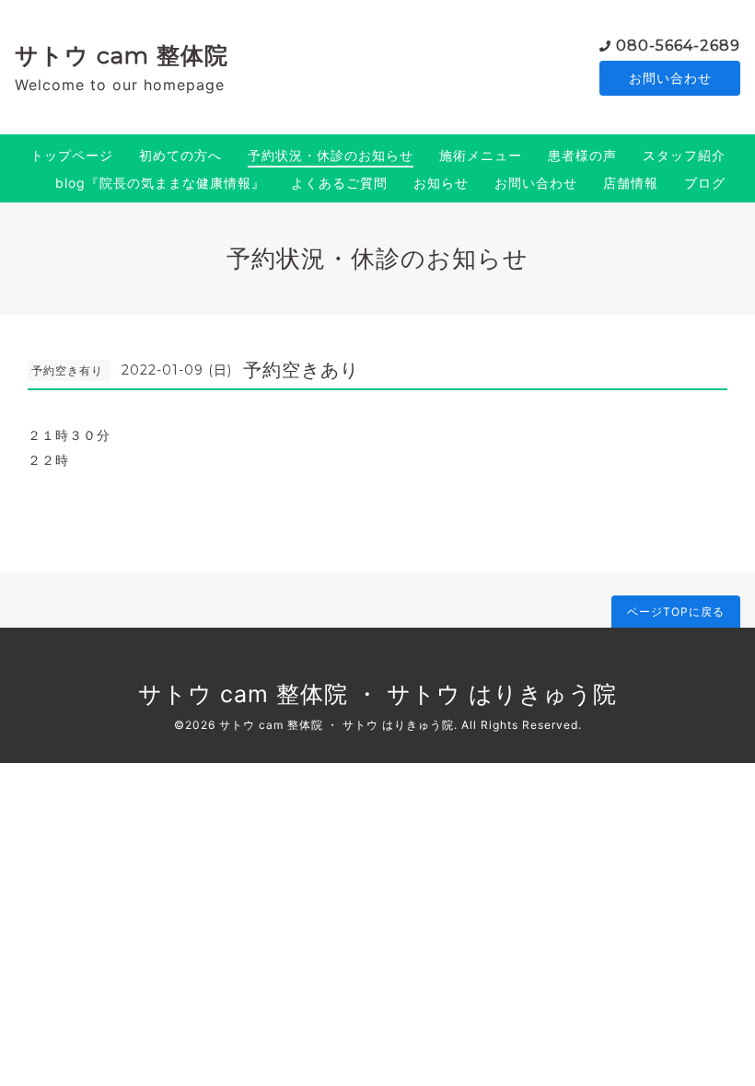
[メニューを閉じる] (377, 543)
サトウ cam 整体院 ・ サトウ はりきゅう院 (377, 694)
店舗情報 (630, 183)
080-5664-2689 (678, 45)
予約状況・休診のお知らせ (330, 155)
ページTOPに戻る (676, 611)
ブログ (705, 183)
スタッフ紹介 (684, 155)
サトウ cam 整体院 (121, 55)
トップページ (71, 155)
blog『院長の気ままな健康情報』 (160, 183)
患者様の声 (582, 155)
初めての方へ (180, 155)
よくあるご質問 (339, 183)
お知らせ (441, 183)
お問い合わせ (670, 78)
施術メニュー (480, 155)
